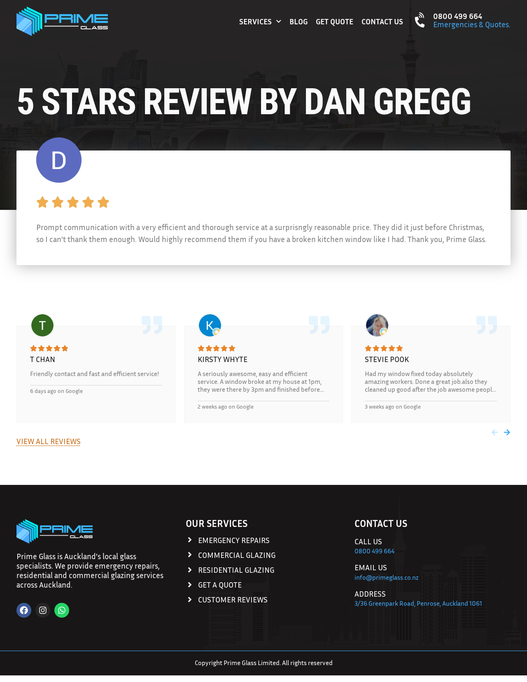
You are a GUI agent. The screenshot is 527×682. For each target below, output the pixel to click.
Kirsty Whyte (222, 359)
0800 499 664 (457, 16)
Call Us (368, 541)
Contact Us (382, 21)
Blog (298, 21)
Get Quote (334, 21)
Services (255, 21)
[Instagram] (42, 610)
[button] (494, 432)
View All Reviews (48, 441)
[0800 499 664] (421, 20)
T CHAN (42, 359)
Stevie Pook (387, 359)
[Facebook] (23, 610)
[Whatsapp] (61, 610)
